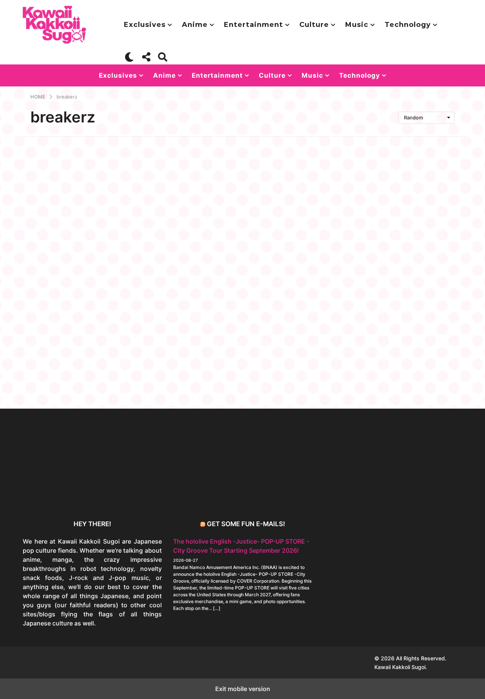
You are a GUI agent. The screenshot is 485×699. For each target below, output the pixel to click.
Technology (408, 24)
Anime (195, 24)
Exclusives (145, 24)
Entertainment (253, 24)
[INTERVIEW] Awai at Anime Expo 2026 (439, 493)
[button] (129, 56)
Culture (314, 24)
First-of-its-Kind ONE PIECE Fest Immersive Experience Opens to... (60, 496)
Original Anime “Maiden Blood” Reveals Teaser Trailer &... (212, 496)
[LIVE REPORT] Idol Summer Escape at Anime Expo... (136, 496)
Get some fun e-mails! (246, 524)
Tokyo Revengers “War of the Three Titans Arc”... (288, 493)
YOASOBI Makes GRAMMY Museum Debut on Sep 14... (364, 493)
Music (356, 24)
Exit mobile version (242, 689)
